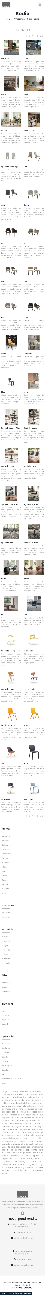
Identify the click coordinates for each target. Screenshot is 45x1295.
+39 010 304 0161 (24, 1259)
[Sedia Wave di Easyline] (11, 83)
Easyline (5, 858)
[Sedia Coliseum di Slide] (34, 342)
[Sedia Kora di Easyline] (34, 83)
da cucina (6, 913)
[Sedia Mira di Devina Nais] (34, 270)
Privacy (3, 1293)
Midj (3, 871)
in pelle (5, 954)
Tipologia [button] (7, 1003)
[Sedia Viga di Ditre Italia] (34, 380)
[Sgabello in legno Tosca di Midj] (11, 678)
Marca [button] (6, 829)
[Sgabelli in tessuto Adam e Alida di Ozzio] (11, 417)
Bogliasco (6, 1048)
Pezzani (5, 884)
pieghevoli (6, 1020)
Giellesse (5, 862)
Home (9, 19)
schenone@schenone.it (24, 1238)
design (4, 987)
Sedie (36, 19)
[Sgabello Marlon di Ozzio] (34, 531)
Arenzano (6, 1044)
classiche (6, 982)
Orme (4, 875)
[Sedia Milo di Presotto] (11, 603)
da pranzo (6, 917)
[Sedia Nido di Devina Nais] (11, 232)
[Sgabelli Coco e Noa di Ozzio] (11, 493)
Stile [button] (4, 975)
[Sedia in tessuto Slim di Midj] (11, 788)
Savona (5, 1083)
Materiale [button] (7, 929)
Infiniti (4, 867)
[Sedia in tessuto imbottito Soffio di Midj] (34, 752)
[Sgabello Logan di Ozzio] (34, 417)
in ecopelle (6, 941)
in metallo (6, 950)
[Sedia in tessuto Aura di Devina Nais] (34, 232)
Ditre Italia (6, 854)
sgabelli (5, 1024)
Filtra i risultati (21, 29)
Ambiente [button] (8, 905)
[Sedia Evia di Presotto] (34, 603)
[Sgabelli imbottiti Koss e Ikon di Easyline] (34, 119)
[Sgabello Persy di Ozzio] (11, 455)
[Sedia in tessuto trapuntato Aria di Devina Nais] (11, 194)
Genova (5, 1061)
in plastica (6, 958)
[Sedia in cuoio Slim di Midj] (34, 788)
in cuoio (5, 937)
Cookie (11, 1293)
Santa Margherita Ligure (12, 1079)
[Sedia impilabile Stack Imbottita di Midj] (11, 714)
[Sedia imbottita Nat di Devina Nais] (34, 155)
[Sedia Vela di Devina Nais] (11, 306)
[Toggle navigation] (40, 4)
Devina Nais (6, 849)
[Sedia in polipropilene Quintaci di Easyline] (11, 47)
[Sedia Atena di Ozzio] (34, 567)
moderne (6, 991)
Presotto (5, 889)
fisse (4, 1011)
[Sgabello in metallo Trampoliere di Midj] (11, 639)
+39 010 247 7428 (24, 1232)
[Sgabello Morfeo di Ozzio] (34, 493)
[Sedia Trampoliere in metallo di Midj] (34, 639)
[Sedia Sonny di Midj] (11, 752)
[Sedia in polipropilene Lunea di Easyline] (34, 47)
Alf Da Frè (6, 836)
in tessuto (6, 963)
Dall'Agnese (6, 845)
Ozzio (4, 880)
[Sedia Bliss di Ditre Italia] (11, 380)
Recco (4, 1074)
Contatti (26, 1285)
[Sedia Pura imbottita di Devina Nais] (11, 270)
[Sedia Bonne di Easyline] (11, 119)
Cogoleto (6, 1057)
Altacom (5, 840)
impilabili (5, 1015)
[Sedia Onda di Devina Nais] (34, 194)
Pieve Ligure (7, 1065)
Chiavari (5, 1052)
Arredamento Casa (23, 19)
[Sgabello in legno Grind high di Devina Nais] (11, 155)
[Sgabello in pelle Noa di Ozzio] (34, 455)
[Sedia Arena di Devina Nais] (11, 342)
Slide (4, 893)
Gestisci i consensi (24, 1293)
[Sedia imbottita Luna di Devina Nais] (34, 306)
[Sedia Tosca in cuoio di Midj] (34, 678)
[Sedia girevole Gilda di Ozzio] (11, 567)
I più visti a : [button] (8, 1036)
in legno (5, 945)
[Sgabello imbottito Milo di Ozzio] (11, 531)
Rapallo (5, 1070)
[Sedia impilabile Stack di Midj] (34, 714)
